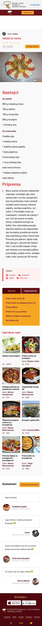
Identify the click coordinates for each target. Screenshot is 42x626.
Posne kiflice (12, 307)
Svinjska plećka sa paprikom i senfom (11, 383)
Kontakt (19, 611)
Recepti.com (4, 610)
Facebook (7, 617)
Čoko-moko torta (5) (15, 298)
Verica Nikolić (23, 581)
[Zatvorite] (1, 5)
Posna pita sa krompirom (31, 453)
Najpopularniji (30, 291)
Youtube (21, 617)
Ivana (15, 34)
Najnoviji (11, 291)
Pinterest (37, 617)
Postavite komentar (29, 484)
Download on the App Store (14, 602)
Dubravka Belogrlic (21, 558)
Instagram (29, 617)
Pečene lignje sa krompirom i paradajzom (11, 453)
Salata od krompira (11, 350)
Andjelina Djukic (19, 506)
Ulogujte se (27, 13)
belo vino (23, 278)
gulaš (11, 278)
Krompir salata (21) (31, 417)
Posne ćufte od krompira (31, 350)
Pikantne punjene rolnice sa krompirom (11, 417)
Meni (21, 623)
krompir (12, 275)
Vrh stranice (20, 597)
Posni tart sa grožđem (16, 311)
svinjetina (25, 275)
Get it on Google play (29, 602)
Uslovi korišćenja (33, 609)
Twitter (14, 617)
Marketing (11, 611)
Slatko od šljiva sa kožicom (18, 316)
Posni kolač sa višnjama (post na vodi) (21, 303)
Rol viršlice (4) (12, 320)
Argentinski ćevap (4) (31, 383)
